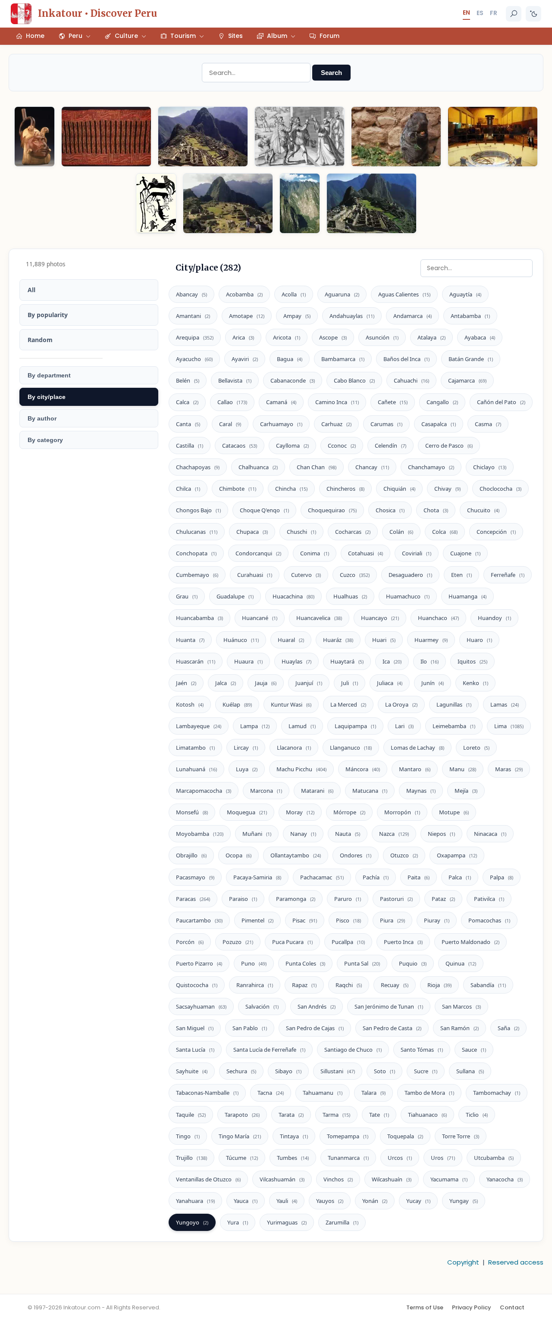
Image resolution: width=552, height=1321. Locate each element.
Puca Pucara (292, 942)
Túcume (242, 1158)
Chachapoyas (198, 467)
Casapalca (438, 424)
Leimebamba (454, 726)
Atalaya (431, 337)
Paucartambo (199, 920)
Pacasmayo (195, 877)
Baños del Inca (406, 359)
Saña (508, 1028)
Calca (187, 402)
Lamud (302, 726)
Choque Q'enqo (264, 510)
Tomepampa (347, 1136)
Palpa (501, 877)
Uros (443, 1158)
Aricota (286, 337)
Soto (384, 1071)
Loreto (476, 747)
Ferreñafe (507, 575)
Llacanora (294, 747)
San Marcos (461, 1006)
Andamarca (412, 316)
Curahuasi (254, 575)
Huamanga (467, 596)
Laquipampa (355, 726)
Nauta (347, 834)
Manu (462, 769)
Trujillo (191, 1158)
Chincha (291, 488)
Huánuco (241, 640)
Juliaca (389, 683)
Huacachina (293, 596)
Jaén (186, 683)
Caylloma (292, 445)
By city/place (47, 396)
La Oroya (401, 704)
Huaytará (347, 661)
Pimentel (257, 920)
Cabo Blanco (354, 380)
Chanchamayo (431, 467)
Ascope (333, 337)
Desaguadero (410, 575)
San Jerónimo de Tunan (388, 1006)
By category (45, 439)
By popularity (48, 315)
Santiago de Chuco (353, 1049)
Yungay (463, 1201)
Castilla (189, 445)
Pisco (348, 920)
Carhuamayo (281, 424)
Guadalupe (235, 596)
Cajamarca (467, 380)
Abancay (191, 294)
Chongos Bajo (198, 510)
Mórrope (349, 812)
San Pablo (249, 1028)
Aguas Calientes (404, 294)
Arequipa (194, 337)
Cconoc (342, 445)
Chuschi (301, 532)
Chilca (188, 488)
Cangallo (442, 402)
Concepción (496, 532)
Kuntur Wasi (291, 704)
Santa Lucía (195, 1049)
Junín (432, 683)
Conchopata (196, 553)
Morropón (402, 812)
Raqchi (349, 985)
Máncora (362, 769)
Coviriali (416, 553)
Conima (314, 553)
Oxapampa (457, 855)
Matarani (317, 790)
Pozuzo (238, 942)
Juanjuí (308, 683)
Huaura (248, 661)
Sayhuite (191, 1071)
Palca (459, 877)
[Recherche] (513, 14)
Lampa (255, 726)
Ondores (355, 855)
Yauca (245, 1201)
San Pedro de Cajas (315, 1028)
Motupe (454, 812)
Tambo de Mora (429, 1093)
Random (40, 340)
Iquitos (472, 661)
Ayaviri (245, 359)
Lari (404, 726)
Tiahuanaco (427, 1114)
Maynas (421, 790)
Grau (187, 596)
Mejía (466, 790)
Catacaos (239, 445)
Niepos (441, 834)
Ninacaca (490, 834)
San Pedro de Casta (392, 1028)
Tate (379, 1114)
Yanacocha (504, 1179)
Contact (512, 1307)
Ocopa (238, 855)
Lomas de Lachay (417, 747)
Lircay (246, 747)
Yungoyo (192, 1222)
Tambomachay (496, 1093)
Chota (435, 510)
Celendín (390, 445)
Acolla (294, 294)
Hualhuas (350, 596)
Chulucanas (196, 532)
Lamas (504, 704)
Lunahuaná (196, 769)
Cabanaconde (292, 380)
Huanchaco (438, 618)
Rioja (439, 985)
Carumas (386, 424)
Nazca (394, 834)
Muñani (256, 834)
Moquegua (247, 812)
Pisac (304, 920)
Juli (349, 683)
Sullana (470, 1071)
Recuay (394, 985)
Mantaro (414, 769)
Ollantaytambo (295, 855)
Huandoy (494, 618)
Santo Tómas (422, 1049)
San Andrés (317, 1006)
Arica (243, 337)
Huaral (291, 640)
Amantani (193, 316)
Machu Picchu (301, 769)
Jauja (265, 683)
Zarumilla (342, 1222)
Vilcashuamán (282, 1179)
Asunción (382, 337)
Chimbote (237, 488)
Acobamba (244, 294)
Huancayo (380, 618)
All (31, 290)
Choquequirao (332, 510)
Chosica (390, 510)
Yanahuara (195, 1201)
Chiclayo (489, 467)
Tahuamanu (322, 1093)
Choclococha (500, 488)
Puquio (413, 963)
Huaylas (296, 661)
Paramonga (295, 899)
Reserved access (515, 1262)
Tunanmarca (348, 1158)
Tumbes (293, 1158)
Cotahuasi (365, 553)
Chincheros (345, 488)
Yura (237, 1222)
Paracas (193, 899)
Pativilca (489, 899)
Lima (509, 726)
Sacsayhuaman (201, 1006)
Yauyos (329, 1201)
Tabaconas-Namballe (207, 1093)
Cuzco (355, 575)
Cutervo (306, 575)
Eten (461, 575)
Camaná (281, 402)
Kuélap (237, 704)
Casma (488, 424)
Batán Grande (470, 359)
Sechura (241, 1071)
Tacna (270, 1093)
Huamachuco (408, 596)
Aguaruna (342, 294)
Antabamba (470, 316)
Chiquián (399, 488)
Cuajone (465, 553)
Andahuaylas (351, 316)
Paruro (347, 899)
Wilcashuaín (391, 1179)
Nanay (303, 834)
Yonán (374, 1201)
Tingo (188, 1136)
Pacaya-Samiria (257, 877)
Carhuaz (336, 424)
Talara (373, 1093)
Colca (445, 532)
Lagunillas (453, 704)
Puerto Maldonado (470, 942)
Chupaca (252, 532)
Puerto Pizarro (199, 963)
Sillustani (337, 1071)
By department (49, 375)
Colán (401, 532)
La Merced (348, 704)
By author (42, 418)
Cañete (393, 402)
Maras (509, 769)
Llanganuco (351, 747)
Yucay (418, 1201)
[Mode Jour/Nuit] (533, 14)
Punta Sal (362, 963)
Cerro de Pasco (449, 445)
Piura (392, 920)
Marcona (266, 790)
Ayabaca (479, 337)
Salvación (262, 1006)
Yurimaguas (287, 1222)
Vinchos (338, 1179)
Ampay (296, 316)
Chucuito (483, 510)
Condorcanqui (258, 553)
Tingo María (240, 1136)
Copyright (463, 1262)
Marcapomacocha (203, 790)
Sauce (474, 1049)
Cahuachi (411, 380)
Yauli (286, 1201)
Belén (187, 380)
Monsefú (192, 812)
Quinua (460, 963)
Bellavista (234, 380)
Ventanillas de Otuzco (208, 1179)
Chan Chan (316, 467)
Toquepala (405, 1136)
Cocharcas (352, 532)
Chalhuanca (258, 467)
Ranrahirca (254, 985)
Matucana (369, 790)
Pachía (376, 877)
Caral (230, 424)
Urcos (400, 1158)
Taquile (191, 1114)
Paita (419, 877)
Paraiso (243, 899)
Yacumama (448, 1179)
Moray (300, 812)
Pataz (443, 899)
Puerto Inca (403, 942)
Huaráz (338, 640)
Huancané (259, 618)
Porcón (190, 942)
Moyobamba (199, 834)
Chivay (447, 488)
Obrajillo (191, 855)
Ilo (429, 661)
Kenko (475, 683)
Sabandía (488, 985)
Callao (232, 402)
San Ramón (459, 1028)
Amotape (246, 316)
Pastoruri (396, 899)
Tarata (291, 1114)
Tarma (336, 1114)
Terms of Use (424, 1307)
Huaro (479, 640)
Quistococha (196, 985)
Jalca (225, 683)
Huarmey (431, 640)
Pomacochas (489, 920)
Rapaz (304, 985)
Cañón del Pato (501, 402)
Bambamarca (342, 359)
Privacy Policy (471, 1307)
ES (480, 13)
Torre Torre (460, 1136)
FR (493, 13)
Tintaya (294, 1136)
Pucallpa (348, 942)
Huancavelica (319, 618)
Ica (392, 661)
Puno (254, 963)
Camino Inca (337, 402)
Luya (246, 769)
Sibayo (288, 1071)
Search (331, 72)
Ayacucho (194, 359)
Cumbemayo (197, 575)
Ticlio (477, 1114)
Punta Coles (305, 963)
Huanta (190, 640)
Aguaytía (465, 294)
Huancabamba (199, 618)
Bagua (289, 359)
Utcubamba (494, 1158)
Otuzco (404, 855)
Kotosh (190, 704)
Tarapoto (242, 1114)
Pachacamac (322, 877)
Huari (383, 640)
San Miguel (194, 1028)
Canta (188, 424)
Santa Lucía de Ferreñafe (269, 1049)
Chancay (372, 467)
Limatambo (195, 747)
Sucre (425, 1071)
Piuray (436, 920)
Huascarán (195, 661)
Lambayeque (198, 726)
